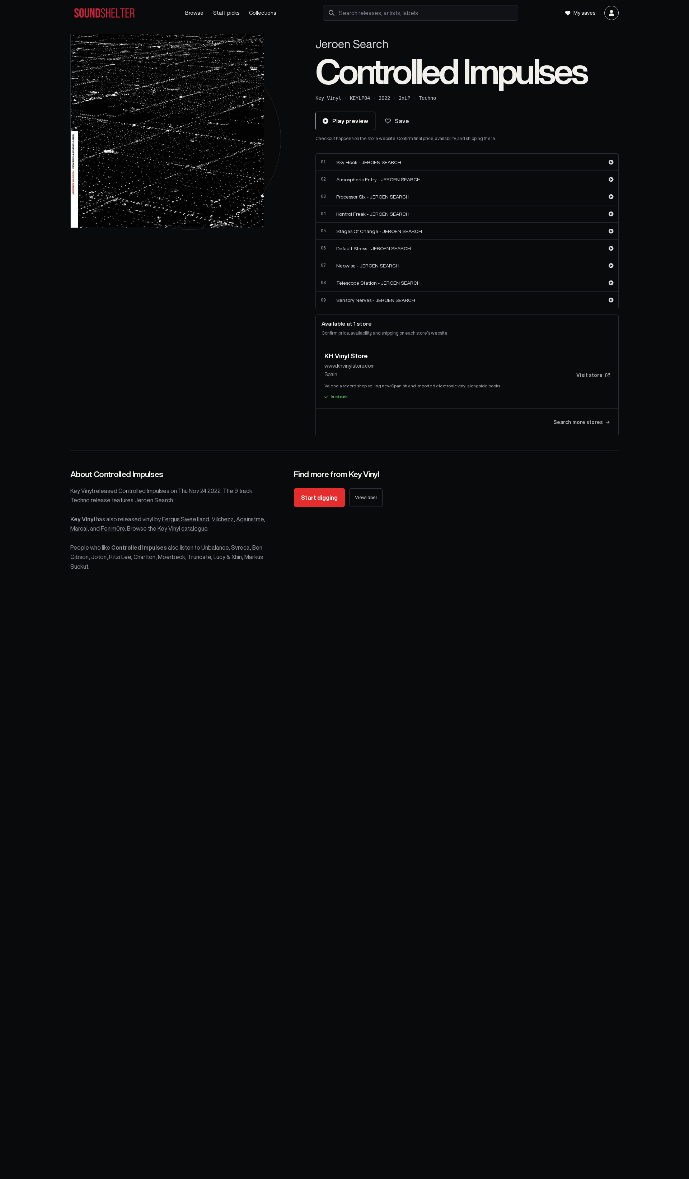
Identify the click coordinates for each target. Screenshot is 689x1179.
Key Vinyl (328, 98)
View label (366, 497)
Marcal (79, 528)
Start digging (319, 497)
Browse (194, 12)
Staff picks (226, 12)
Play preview (350, 121)
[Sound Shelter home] (120, 13)
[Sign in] (611, 13)
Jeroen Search (352, 44)
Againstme (250, 519)
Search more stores (578, 422)
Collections (262, 12)
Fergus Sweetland (185, 519)
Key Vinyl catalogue (182, 528)
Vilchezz (223, 519)
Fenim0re (113, 528)
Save (402, 121)
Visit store (589, 375)
